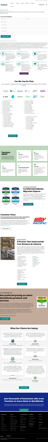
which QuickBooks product (25, 45)
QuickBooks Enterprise (5, 225)
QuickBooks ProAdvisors (27, 196)
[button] (14, 3)
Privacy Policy (46, 438)
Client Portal (37, 0)
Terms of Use (41, 438)
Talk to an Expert (6, 36)
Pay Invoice (41, 0)
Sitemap (37, 438)
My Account (45, 0)
